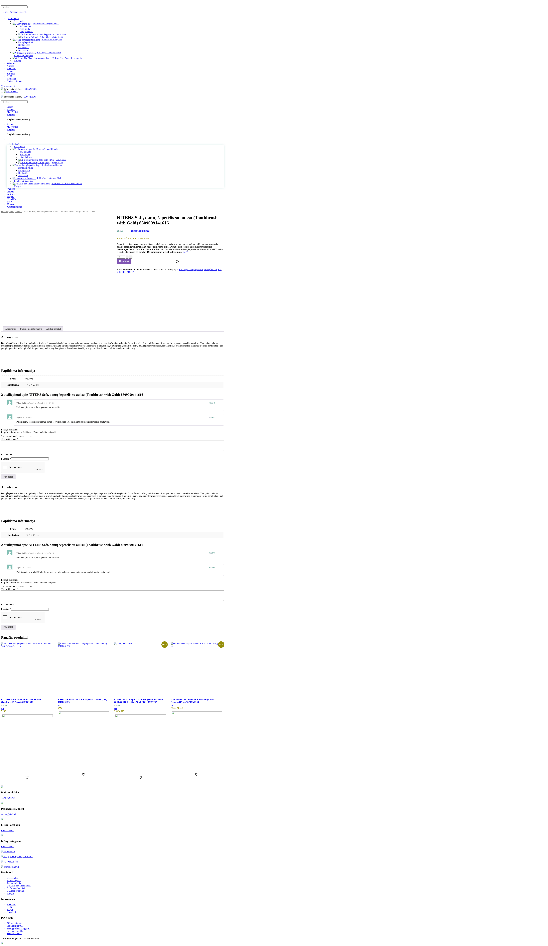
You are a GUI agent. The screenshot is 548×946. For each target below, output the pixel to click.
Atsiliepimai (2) (53, 329)
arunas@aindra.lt (8, 814)
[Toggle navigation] (2, 92)
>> (186, 252)
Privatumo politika (15, 931)
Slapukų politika (14, 933)
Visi (219, 269)
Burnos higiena (14, 880)
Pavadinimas (7, 454)
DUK (9, 76)
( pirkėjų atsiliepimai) (140, 231)
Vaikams (11, 63)
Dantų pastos (24, 45)
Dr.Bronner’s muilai (16, 888)
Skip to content (8, 86)
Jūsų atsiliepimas (9, 439)
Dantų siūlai (23, 47)
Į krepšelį (124, 261)
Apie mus (11, 68)
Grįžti (5, 12)
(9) (2, 709)
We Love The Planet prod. (19, 885)
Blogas (10, 71)
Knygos (10, 893)
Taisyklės (11, 73)
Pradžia (4, 211)
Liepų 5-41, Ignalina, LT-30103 (18, 856)
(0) (59, 706)
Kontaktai (11, 79)
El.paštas (6, 459)
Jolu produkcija (14, 883)
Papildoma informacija (31, 329)
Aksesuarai (23, 50)
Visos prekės (12, 878)
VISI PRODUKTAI (126, 272)
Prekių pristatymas (15, 926)
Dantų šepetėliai (25, 42)
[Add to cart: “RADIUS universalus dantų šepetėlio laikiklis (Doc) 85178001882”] (84, 739)
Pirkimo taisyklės (14, 923)
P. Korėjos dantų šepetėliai (191, 269)
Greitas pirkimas (14, 81)
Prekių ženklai (15, 211)
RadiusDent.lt (7, 830)
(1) (115, 709)
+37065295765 (30, 89)
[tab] (11, 329)
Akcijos (10, 66)
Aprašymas (10, 329)
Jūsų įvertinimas (9, 436)
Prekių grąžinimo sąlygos (18, 928)
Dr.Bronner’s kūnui (15, 891)
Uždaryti (14, 12)
